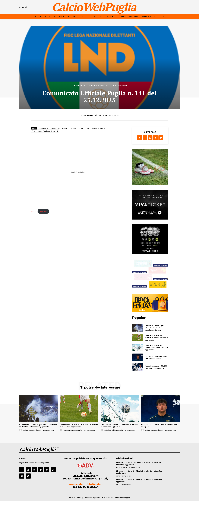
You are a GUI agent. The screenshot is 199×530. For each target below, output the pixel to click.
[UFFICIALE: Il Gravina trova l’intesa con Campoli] (137, 357)
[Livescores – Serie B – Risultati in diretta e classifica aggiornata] (137, 337)
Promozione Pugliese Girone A (92, 128)
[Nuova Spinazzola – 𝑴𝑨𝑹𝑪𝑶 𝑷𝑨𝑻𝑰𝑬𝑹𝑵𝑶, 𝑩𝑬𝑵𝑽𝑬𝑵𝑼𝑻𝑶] (137, 367)
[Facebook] (139, 137)
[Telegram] (160, 137)
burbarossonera (88, 115)
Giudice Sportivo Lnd (67, 128)
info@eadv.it (94, 484)
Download (43, 211)
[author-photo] (20, 430)
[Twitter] (145, 137)
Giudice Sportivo (99, 86)
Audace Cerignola (123, 467)
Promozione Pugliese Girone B (45, 131)
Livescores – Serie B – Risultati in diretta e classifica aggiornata (156, 337)
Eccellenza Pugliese (47, 128)
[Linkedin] (155, 137)
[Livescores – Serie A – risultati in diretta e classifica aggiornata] (137, 347)
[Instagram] (34, 469)
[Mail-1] (21, 476)
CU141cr (33, 211)
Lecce (118, 484)
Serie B (118, 476)
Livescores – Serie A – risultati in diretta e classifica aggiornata (156, 347)
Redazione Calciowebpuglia (32, 430)
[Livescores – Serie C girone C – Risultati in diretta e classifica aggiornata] (137, 328)
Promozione (120, 86)
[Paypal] (28, 476)
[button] (23, 7)
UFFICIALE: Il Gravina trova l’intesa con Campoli (156, 357)
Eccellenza (78, 86)
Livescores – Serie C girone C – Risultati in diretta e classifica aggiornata (156, 327)
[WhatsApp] (150, 137)
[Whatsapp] (46, 469)
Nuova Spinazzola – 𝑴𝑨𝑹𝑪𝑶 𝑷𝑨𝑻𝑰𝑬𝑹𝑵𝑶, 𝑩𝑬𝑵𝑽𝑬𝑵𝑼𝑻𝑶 (156, 367)
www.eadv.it (76, 484)
